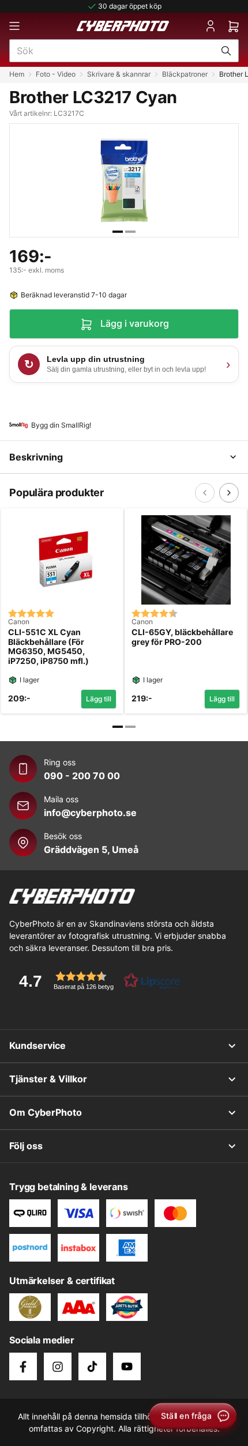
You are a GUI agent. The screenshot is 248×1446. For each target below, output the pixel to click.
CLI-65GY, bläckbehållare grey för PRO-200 (182, 637)
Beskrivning (36, 457)
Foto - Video (56, 74)
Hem (16, 74)
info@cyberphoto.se (90, 812)
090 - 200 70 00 (82, 775)
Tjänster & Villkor (48, 1079)
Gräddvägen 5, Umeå (91, 849)
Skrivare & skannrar (119, 74)
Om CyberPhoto (45, 1112)
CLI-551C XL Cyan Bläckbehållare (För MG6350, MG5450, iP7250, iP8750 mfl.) (48, 647)
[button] (95, 981)
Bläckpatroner (185, 74)
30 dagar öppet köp (129, 6)
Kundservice (37, 1045)
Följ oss (26, 1145)
